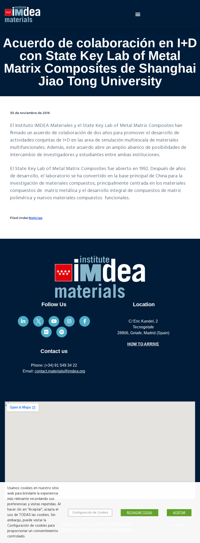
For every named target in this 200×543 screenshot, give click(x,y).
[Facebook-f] (84, 321)
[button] (138, 14)
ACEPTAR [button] (179, 512)
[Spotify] (61, 332)
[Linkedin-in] (23, 321)
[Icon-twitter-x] (38, 321)
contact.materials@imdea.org (60, 371)
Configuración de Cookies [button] (90, 512)
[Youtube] (54, 321)
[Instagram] (69, 321)
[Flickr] (46, 332)
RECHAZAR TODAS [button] (139, 512)
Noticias (35, 218)
